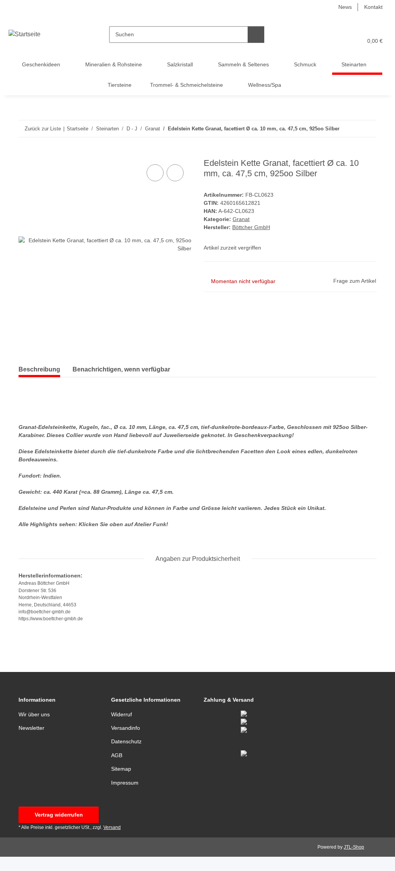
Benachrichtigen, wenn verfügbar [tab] (121, 369)
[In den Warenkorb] (25, 154)
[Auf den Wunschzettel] (175, 172)
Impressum (124, 783)
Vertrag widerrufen (59, 815)
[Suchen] (256, 34)
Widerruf (121, 714)
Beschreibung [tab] (39, 369)
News (345, 7)
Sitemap (121, 769)
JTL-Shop (354, 847)
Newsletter (31, 728)
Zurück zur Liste (43, 129)
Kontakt (373, 7)
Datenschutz (126, 741)
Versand (112, 827)
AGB (116, 755)
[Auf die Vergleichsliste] (155, 172)
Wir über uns (34, 714)
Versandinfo (125, 728)
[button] (326, 41)
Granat (241, 219)
